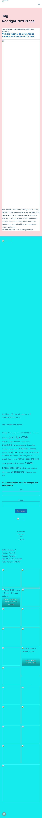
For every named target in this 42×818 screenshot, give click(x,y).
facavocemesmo (13, 449)
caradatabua (15, 433)
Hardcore (12, 452)
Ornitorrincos (35, 456)
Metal (31, 452)
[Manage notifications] (4, 814)
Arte (4, 432)
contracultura (35, 433)
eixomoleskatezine (19, 445)
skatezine (26, 468)
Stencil (8, 472)
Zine (34, 472)
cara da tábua (25, 433)
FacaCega (5, 449)
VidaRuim (29, 472)
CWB (24, 437)
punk (4, 463)
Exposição (31, 445)
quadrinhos (20, 463)
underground (17, 472)
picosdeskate (7, 459)
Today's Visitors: (9, 556)
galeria (4, 452)
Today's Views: (8, 553)
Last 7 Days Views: (9, 559)
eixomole (7, 444)
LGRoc (26, 452)
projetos (35, 459)
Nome (21, 490)
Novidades (14, 456)
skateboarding (11, 467)
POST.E (21, 459)
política (15, 459)
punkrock (11, 463)
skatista (34, 468)
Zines (3, 475)
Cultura (4, 438)
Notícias (5, 455)
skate (29, 463)
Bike (9, 433)
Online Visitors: (8, 550)
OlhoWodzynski (24, 456)
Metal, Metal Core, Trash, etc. (13, 29)
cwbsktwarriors (25, 442)
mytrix (36, 452)
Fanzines (32, 449)
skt (3, 472)
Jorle (20, 452)
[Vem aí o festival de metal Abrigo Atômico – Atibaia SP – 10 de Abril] (21, 124)
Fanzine (23, 448)
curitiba (14, 437)
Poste (27, 459)
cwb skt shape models (11, 442)
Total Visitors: (7, 562)
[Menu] (39, 4)
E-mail (21, 500)
